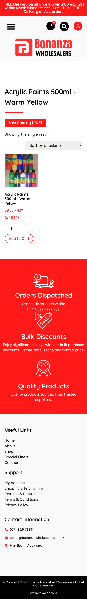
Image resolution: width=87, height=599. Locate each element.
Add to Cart (19, 238)
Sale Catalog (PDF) (25, 122)
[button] (11, 26)
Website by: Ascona (43, 593)
